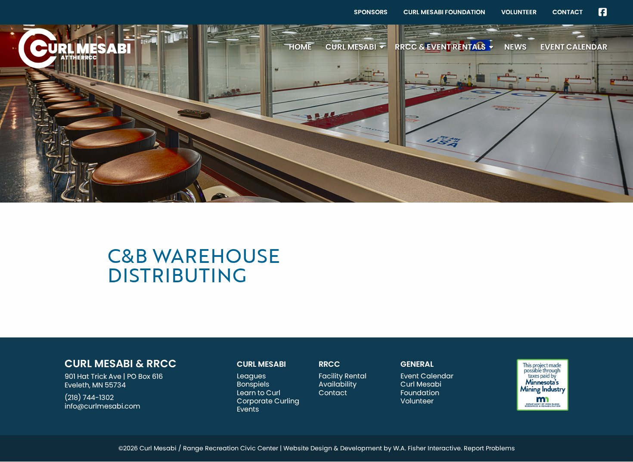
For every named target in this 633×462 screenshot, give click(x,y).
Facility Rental (342, 376)
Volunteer (519, 12)
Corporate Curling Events (268, 405)
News (515, 46)
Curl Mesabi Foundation (444, 12)
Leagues (251, 376)
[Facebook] (603, 12)
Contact (567, 12)
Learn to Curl (258, 393)
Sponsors (371, 12)
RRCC (329, 364)
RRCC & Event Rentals (440, 46)
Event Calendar (574, 46)
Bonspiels (253, 384)
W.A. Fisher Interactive (427, 448)
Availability (338, 384)
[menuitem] (370, 12)
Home (300, 46)
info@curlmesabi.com (102, 406)
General (417, 364)
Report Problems (489, 448)
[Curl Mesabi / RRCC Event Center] (74, 47)
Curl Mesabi (351, 46)
